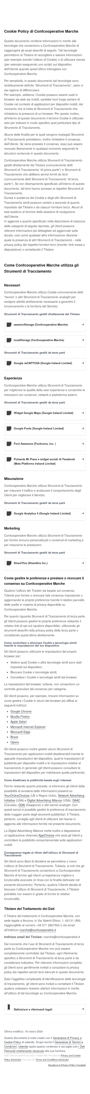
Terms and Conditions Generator (52, 1059)
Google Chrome (21, 711)
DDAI (21, 805)
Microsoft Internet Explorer (28, 727)
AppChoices (46, 835)
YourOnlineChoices (17, 795)
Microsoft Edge (20, 732)
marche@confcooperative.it (37, 930)
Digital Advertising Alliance (44, 800)
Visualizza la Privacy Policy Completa (67, 1065)
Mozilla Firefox (20, 716)
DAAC (76, 800)
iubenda (23, 1046)
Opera (14, 742)
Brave (14, 737)
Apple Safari (18, 721)
